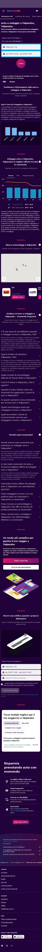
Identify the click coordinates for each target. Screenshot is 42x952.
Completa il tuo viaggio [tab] (13, 728)
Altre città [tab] (25, 723)
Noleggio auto (4, 862)
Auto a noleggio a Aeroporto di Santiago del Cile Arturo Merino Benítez (17, 746)
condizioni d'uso (23, 694)
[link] (18, 297)
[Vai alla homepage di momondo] (13, 11)
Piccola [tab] (10, 175)
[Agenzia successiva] (38, 279)
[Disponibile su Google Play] (6, 937)
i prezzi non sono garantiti (10, 841)
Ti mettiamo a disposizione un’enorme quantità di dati (17, 850)
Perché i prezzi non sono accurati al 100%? (18, 854)
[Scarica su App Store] (18, 937)
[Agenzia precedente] (4, 279)
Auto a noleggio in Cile (17, 862)
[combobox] (12, 38)
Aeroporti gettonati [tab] (11, 723)
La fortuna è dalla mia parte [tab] (14, 732)
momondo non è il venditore (13, 847)
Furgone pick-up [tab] (28, 175)
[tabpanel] (21, 125)
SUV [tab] (18, 175)
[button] (3, 11)
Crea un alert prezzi (16, 811)
